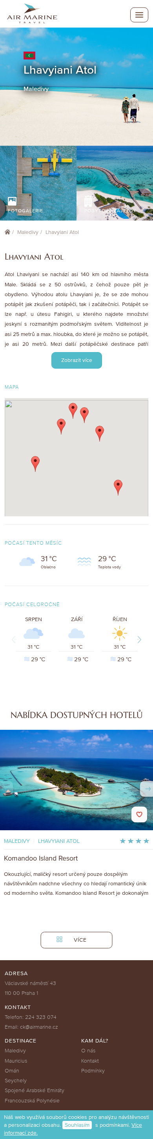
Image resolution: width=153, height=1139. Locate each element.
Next (137, 639)
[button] (35, 464)
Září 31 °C (79, 639)
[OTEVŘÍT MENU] (139, 14)
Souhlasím (77, 1125)
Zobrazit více (76, 360)
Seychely (16, 1080)
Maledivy (27, 232)
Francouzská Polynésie (32, 1100)
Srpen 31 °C (35, 639)
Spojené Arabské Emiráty (34, 1090)
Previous (15, 639)
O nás (88, 1050)
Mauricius (16, 1060)
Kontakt (90, 1060)
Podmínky (93, 1070)
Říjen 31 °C (122, 639)
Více (79, 940)
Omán (12, 1070)
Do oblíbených (139, 814)
